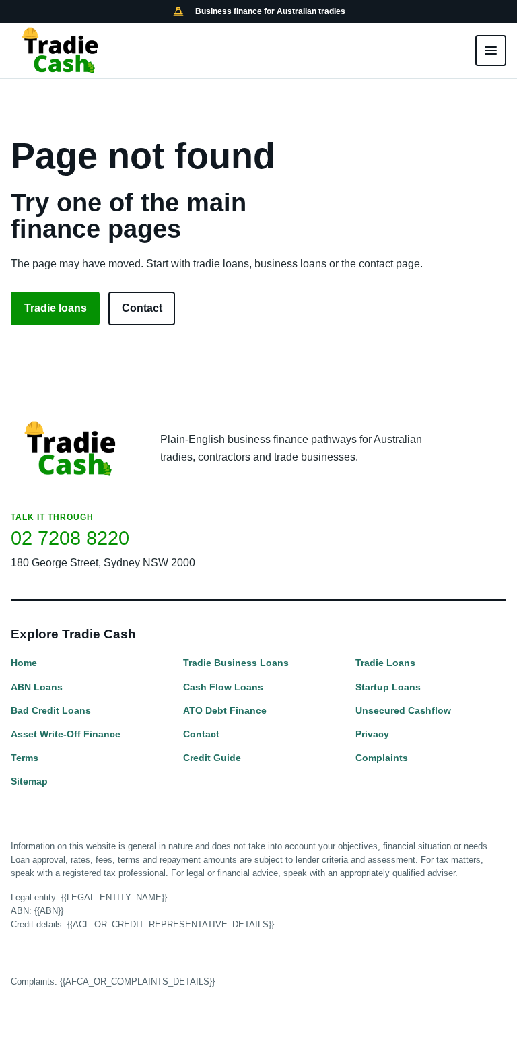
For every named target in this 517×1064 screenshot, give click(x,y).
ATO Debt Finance (225, 710)
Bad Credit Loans (51, 710)
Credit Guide (212, 757)
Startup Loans (388, 686)
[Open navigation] (490, 50)
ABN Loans (37, 686)
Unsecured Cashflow (403, 710)
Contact (142, 308)
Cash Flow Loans (223, 686)
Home (24, 662)
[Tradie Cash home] (61, 50)
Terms (24, 757)
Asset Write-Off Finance (65, 734)
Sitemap (29, 781)
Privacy (372, 734)
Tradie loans (55, 308)
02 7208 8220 (70, 538)
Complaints (381, 757)
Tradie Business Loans (236, 662)
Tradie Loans (385, 662)
